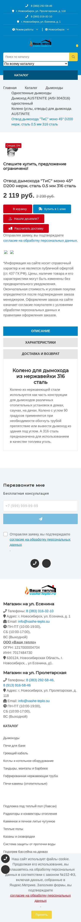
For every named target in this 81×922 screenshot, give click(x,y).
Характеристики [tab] (40, 342)
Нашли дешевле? (26, 218)
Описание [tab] (40, 331)
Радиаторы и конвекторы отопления (30, 813)
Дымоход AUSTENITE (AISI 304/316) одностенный (40, 100)
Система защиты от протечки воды (29, 844)
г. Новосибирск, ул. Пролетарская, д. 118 (41, 11)
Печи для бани (14, 745)
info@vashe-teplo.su (34, 621)
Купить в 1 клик (54, 209)
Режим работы (24, 29)
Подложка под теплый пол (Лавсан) (30, 806)
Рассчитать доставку (28, 228)
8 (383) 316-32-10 (41, 16)
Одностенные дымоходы (31, 93)
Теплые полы (13, 829)
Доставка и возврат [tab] (40, 354)
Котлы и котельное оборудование (28, 761)
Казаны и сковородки (19, 836)
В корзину (19, 209)
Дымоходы (54, 88)
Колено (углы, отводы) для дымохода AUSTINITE (41, 111)
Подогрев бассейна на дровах (25, 851)
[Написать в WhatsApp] (46, 563)
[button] (40, 75)
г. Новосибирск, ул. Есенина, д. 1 (41, 21)
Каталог (31, 88)
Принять (42, 914)
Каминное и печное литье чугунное (29, 821)
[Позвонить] (34, 563)
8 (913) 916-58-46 (17, 685)
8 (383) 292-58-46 (41, 5)
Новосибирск (56, 29)
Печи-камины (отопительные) (25, 783)
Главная (10, 88)
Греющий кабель (15, 753)
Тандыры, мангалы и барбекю (25, 768)
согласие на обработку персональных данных (40, 240)
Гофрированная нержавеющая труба (30, 776)
